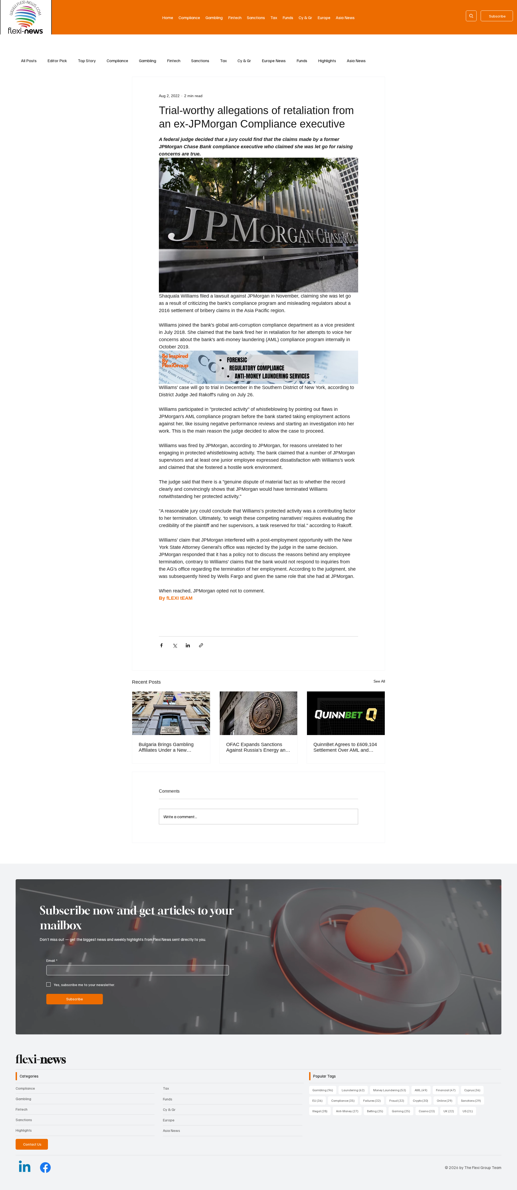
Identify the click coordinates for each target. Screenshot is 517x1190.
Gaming (402, 1111)
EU (319, 1100)
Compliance (117, 60)
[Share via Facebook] (161, 645)
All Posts (29, 60)
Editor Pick (57, 60)
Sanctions (200, 60)
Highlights (327, 60)
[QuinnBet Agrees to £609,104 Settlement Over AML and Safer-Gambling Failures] (346, 713)
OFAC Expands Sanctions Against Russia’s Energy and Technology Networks (257, 747)
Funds (301, 60)
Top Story (87, 60)
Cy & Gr (244, 60)
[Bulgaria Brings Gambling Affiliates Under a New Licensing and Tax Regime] (171, 713)
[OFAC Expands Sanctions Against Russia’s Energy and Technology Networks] (259, 713)
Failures (373, 1100)
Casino (428, 1111)
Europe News (274, 60)
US (469, 1111)
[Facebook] (45, 1167)
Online (446, 1100)
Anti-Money (349, 1111)
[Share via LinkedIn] (187, 645)
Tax (223, 60)
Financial (447, 1090)
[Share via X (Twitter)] (174, 645)
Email (51, 960)
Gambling (147, 60)
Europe (168, 1120)
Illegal (321, 1111)
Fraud (398, 1100)
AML (423, 1090)
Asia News (356, 60)
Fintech (173, 60)
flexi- (41, 1059)
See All (379, 681)
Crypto (422, 1100)
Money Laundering (391, 1090)
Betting (376, 1111)
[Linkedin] (25, 1167)
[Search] (471, 15)
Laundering (355, 1090)
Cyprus (474, 1090)
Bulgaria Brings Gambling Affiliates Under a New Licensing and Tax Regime (167, 747)
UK (450, 1111)
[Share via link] (201, 645)
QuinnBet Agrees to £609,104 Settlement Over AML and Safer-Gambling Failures (345, 747)
